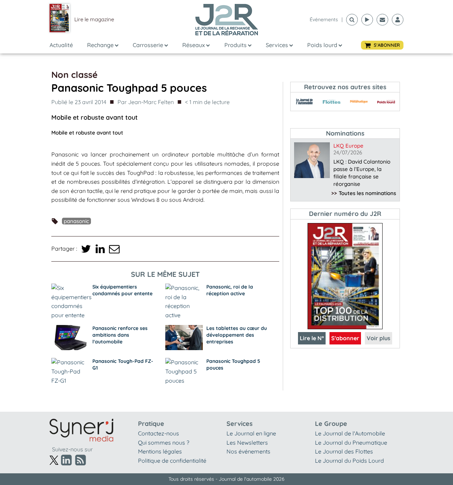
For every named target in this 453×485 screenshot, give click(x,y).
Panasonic (76, 221)
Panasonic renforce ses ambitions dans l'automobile (120, 335)
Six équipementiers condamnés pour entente (122, 290)
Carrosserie (148, 44)
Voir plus (378, 338)
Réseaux (193, 44)
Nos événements (248, 451)
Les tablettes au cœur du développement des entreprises (236, 335)
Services (277, 44)
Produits (235, 44)
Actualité (61, 44)
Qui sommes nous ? (163, 442)
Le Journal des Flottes (344, 451)
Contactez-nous (158, 433)
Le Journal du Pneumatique (351, 442)
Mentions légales (160, 451)
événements (324, 19)
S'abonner (345, 338)
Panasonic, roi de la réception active (229, 290)
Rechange (100, 44)
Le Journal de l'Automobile (350, 433)
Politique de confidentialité (172, 460)
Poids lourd (322, 44)
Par (145, 101)
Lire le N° (312, 338)
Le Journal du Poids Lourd (349, 460)
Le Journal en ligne (251, 433)
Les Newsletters (247, 442)
